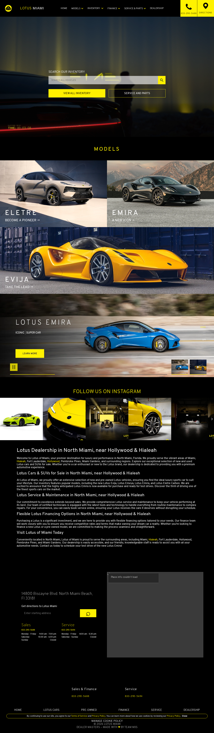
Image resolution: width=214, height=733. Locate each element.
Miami (32, 8)
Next (198, 367)
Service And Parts (137, 93)
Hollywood (53, 461)
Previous (180, 367)
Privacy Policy (98, 715)
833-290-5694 (68, 630)
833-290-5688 (28, 630)
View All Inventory (76, 93)
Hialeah (21, 461)
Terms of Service (79, 715)
